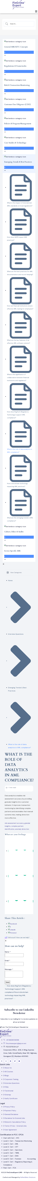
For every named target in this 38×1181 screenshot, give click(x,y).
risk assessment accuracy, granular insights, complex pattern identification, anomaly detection (17, 826)
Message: (9, 969)
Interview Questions (15, 634)
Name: (8, 952)
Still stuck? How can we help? (18, 937)
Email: (7, 961)
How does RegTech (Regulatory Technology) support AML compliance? (18, 989)
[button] (36, 11)
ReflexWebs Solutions (27, 1177)
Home (10, 580)
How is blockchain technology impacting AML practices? (16, 995)
